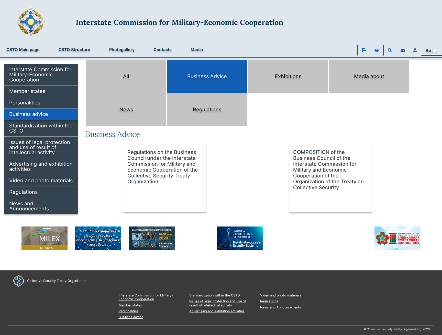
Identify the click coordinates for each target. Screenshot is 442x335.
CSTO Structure (74, 49)
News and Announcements (29, 206)
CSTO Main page (23, 49)
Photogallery (122, 49)
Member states (27, 91)
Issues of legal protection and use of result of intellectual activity (39, 147)
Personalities (24, 103)
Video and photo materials (41, 180)
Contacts (162, 49)
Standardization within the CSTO (41, 128)
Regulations (23, 192)
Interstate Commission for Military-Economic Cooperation (40, 74)
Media (197, 49)
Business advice (28, 114)
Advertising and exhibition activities (41, 166)
